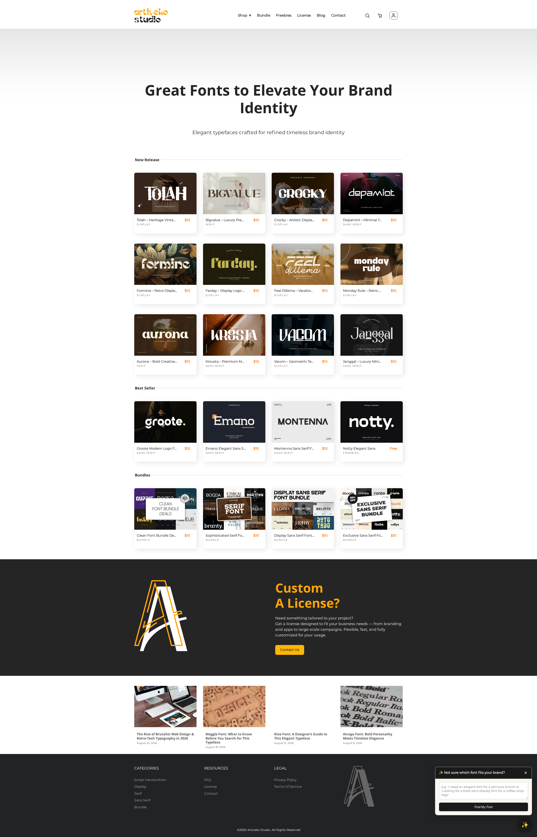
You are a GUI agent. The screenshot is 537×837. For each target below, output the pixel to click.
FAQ (207, 780)
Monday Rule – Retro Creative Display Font (363, 291)
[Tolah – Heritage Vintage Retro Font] (165, 193)
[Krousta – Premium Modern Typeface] (234, 335)
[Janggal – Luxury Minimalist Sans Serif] (371, 335)
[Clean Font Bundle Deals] (165, 509)
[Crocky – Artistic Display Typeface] (303, 193)
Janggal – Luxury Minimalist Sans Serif (363, 361)
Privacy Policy (285, 780)
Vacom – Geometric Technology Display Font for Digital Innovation (294, 361)
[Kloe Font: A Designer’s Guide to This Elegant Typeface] (303, 706)
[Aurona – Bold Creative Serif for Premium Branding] (165, 335)
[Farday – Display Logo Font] (234, 264)
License (210, 787)
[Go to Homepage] (151, 15)
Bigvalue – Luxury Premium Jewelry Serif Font (226, 220)
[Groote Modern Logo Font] (165, 422)
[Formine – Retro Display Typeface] (165, 264)
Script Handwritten (150, 780)
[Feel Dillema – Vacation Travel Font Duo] (303, 264)
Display (144, 224)
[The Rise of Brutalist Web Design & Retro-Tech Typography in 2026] (165, 706)
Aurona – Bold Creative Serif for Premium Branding (157, 361)
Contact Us (289, 650)
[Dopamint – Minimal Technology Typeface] (371, 193)
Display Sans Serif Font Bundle (294, 535)
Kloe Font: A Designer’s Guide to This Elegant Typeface (300, 736)
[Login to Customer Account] (393, 15)
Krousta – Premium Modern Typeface (226, 361)
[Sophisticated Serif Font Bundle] (234, 509)
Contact (211, 793)
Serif (210, 224)
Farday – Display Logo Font (226, 291)
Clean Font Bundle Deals (157, 535)
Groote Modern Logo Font (157, 448)
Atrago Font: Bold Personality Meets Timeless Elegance (367, 736)
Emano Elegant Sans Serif (226, 448)
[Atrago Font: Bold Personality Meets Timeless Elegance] (371, 706)
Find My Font (483, 807)
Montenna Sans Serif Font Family (294, 448)
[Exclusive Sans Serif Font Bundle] (371, 509)
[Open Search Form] (367, 16)
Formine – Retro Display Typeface (157, 291)
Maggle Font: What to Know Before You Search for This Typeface (229, 738)
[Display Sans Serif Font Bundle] (303, 509)
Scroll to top (533, 747)
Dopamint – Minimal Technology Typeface (363, 220)
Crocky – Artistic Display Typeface (294, 220)
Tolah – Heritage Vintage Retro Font (157, 220)
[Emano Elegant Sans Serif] (234, 422)
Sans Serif (352, 224)
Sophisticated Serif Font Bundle (226, 535)
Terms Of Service (288, 787)
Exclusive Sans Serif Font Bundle (363, 535)
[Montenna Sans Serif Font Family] (303, 422)
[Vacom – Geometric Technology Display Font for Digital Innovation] (303, 335)
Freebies (351, 452)
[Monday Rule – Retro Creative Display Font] (371, 264)
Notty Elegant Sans (359, 448)
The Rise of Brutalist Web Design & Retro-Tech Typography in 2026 (165, 736)
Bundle (143, 539)
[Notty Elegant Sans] (371, 422)
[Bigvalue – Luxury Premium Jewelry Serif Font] (234, 193)
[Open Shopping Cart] (380, 16)
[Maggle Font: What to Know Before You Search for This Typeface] (234, 706)
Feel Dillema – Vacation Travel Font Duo (294, 291)
